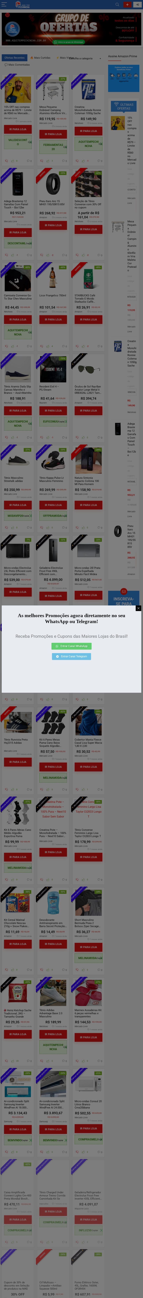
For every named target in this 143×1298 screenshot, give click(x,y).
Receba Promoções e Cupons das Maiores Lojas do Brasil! (72, 636)
